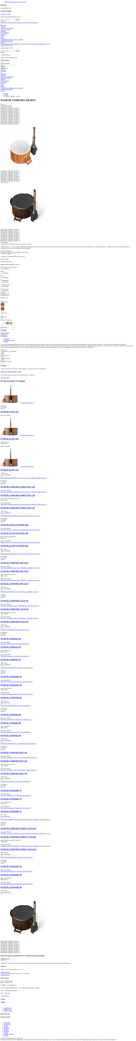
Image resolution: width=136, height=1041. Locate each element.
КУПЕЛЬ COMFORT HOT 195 (14, 753)
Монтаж (6, 1030)
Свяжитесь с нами (5, 14)
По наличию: (4, 107)
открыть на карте (5, 972)
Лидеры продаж (8, 1010)
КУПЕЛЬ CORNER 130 (11, 639)
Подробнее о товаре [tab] (9, 340)
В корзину (3, 330)
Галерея (6, 1032)
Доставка (10, 22)
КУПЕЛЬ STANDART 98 (11, 866)
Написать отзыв (5, 377)
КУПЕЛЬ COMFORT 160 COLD (14, 563)
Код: (2, 442)
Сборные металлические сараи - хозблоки (15, 2)
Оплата (15, 22)
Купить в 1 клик (5, 333)
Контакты (35, 22)
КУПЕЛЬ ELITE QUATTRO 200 (14, 525)
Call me (3, 66)
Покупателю (7, 1024)
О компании (4, 22)
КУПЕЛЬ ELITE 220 (9, 412)
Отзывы (6, 1035)
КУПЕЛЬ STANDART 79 (11, 790)
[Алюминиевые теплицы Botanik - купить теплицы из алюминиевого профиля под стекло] (25, 44)
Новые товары (8, 1009)
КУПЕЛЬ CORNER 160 (11, 715)
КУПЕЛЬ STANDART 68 (11, 677)
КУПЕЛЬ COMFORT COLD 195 (14, 601)
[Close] (1, 62)
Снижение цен (8, 1008)
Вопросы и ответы (22, 22)
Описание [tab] (6, 339)
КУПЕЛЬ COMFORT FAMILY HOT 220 (18, 487)
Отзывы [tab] (6, 341)
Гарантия (6, 1028)
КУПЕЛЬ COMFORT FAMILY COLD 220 (18, 828)
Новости (29, 22)
